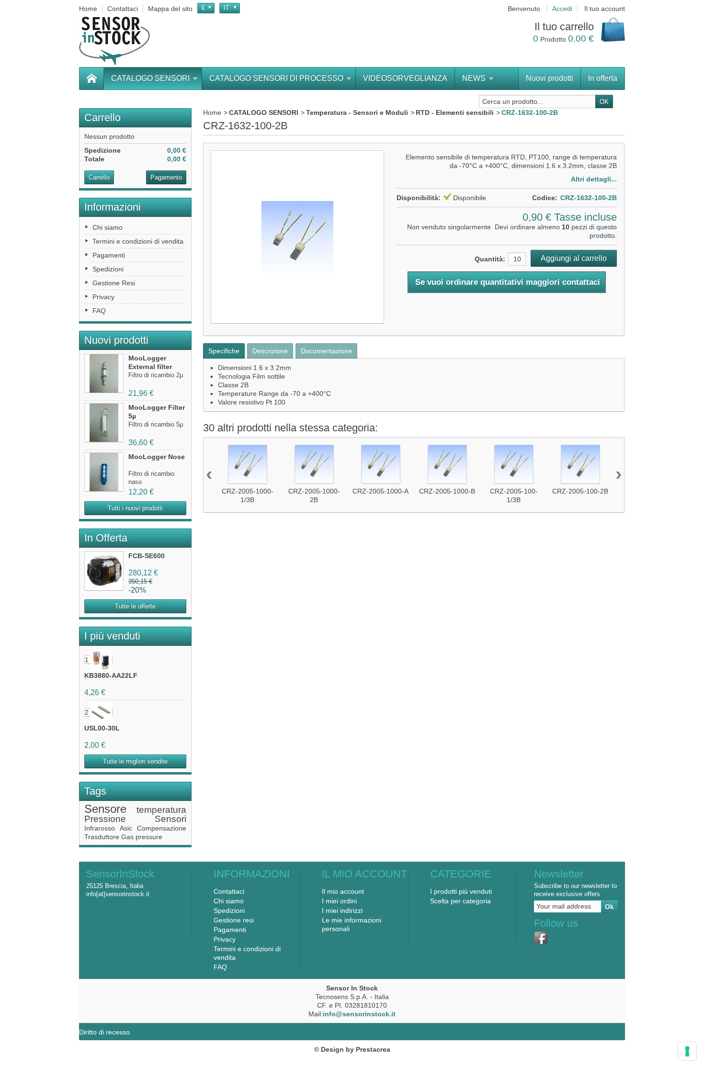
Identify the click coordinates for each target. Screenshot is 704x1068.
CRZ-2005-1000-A (380, 491)
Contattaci (229, 891)
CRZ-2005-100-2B (580, 491)
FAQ (99, 311)
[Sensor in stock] (114, 41)
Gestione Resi (113, 283)
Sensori (170, 819)
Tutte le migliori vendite (135, 761)
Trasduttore (101, 837)
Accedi (562, 8)
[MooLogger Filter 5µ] (104, 422)
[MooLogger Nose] (104, 472)
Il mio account (343, 891)
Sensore (105, 808)
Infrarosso (99, 828)
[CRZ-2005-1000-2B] (314, 464)
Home (212, 112)
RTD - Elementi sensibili (455, 112)
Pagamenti (108, 255)
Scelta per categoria (460, 901)
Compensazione (161, 828)
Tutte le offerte (135, 606)
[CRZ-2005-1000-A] (381, 464)
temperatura (161, 810)
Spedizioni (108, 269)
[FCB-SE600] (104, 571)
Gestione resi (234, 920)
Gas (127, 837)
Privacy (103, 297)
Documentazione (326, 351)
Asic (126, 828)
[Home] (91, 78)
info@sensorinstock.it (359, 1014)
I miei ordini (339, 901)
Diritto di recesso (104, 1032)
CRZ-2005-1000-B (447, 491)
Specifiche (223, 351)
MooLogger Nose (156, 457)
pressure (149, 837)
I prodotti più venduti (461, 891)
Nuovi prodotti (549, 78)
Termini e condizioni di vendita (137, 241)
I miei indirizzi (342, 910)
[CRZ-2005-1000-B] (447, 464)
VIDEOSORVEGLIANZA (405, 78)
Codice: (544, 198)
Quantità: (490, 259)
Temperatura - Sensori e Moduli (357, 112)
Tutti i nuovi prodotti (135, 508)
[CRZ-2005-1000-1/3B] (247, 464)
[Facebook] (540, 937)
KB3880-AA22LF (110, 675)
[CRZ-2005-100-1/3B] (514, 464)
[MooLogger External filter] (104, 373)
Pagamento (166, 177)
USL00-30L (102, 728)
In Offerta (105, 538)
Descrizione (270, 351)
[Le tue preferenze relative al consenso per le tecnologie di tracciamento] (687, 1051)
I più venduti (112, 636)
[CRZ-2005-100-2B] (580, 464)
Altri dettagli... (594, 179)
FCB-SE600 (146, 556)
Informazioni (112, 207)
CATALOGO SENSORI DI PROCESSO (276, 78)
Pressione (105, 819)
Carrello (102, 118)
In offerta (602, 78)
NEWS (474, 78)
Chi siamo (107, 227)
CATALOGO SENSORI (150, 78)
